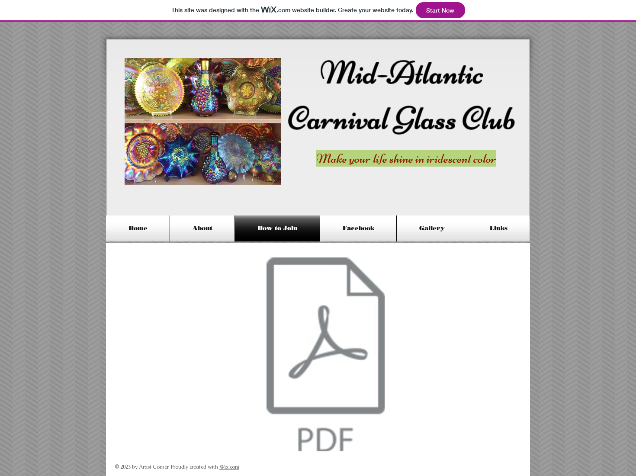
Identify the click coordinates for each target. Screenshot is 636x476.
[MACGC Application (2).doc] (325, 355)
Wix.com (229, 466)
